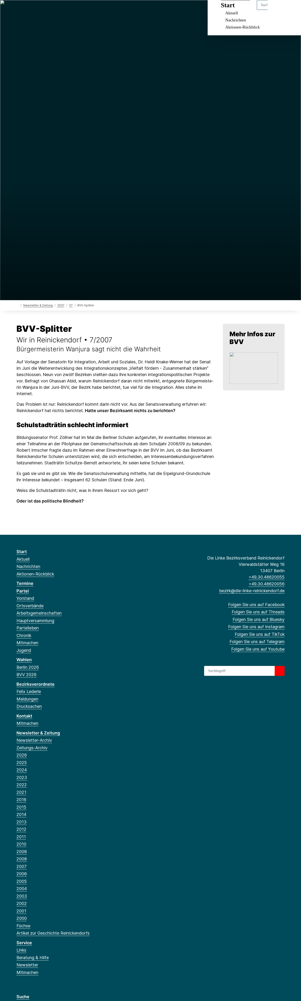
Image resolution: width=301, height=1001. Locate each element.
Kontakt (24, 715)
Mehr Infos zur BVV (252, 337)
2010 (21, 844)
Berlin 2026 (27, 667)
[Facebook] (18, 10)
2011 (21, 836)
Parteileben (27, 627)
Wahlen (24, 659)
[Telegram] (57, 10)
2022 (21, 784)
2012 (21, 829)
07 (71, 305)
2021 (21, 792)
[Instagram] (42, 10)
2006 (21, 873)
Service (24, 942)
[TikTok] (50, 10)
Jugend (23, 650)
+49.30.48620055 (267, 577)
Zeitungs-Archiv (32, 747)
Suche (22, 996)
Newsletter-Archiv (34, 740)
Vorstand (25, 598)
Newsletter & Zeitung (38, 305)
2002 (21, 903)
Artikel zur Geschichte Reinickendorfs (53, 933)
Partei (22, 590)
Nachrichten (235, 20)
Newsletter (27, 964)
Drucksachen (29, 706)
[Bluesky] (34, 10)
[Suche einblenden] (277, 10)
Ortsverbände (30, 605)
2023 (21, 777)
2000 (21, 918)
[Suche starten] (280, 671)
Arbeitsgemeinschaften (39, 613)
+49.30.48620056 (267, 583)
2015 (21, 807)
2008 (21, 858)
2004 (21, 888)
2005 (21, 881)
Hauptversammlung (35, 620)
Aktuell (23, 559)
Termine (24, 583)
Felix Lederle (28, 691)
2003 (21, 896)
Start (21, 551)
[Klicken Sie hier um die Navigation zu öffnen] (291, 10)
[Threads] (26, 10)
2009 (21, 851)
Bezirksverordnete (35, 684)
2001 (21, 910)
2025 (21, 762)
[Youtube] (65, 10)
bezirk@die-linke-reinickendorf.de (252, 590)
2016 (21, 799)
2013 (21, 821)
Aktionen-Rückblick (242, 27)
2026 (21, 755)
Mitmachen (27, 642)
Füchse (23, 925)
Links (21, 950)
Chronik (23, 635)
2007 (60, 305)
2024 (21, 769)
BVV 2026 (26, 674)
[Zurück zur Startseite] (17, 305)
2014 (21, 814)
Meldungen (27, 699)
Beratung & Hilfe (32, 957)
